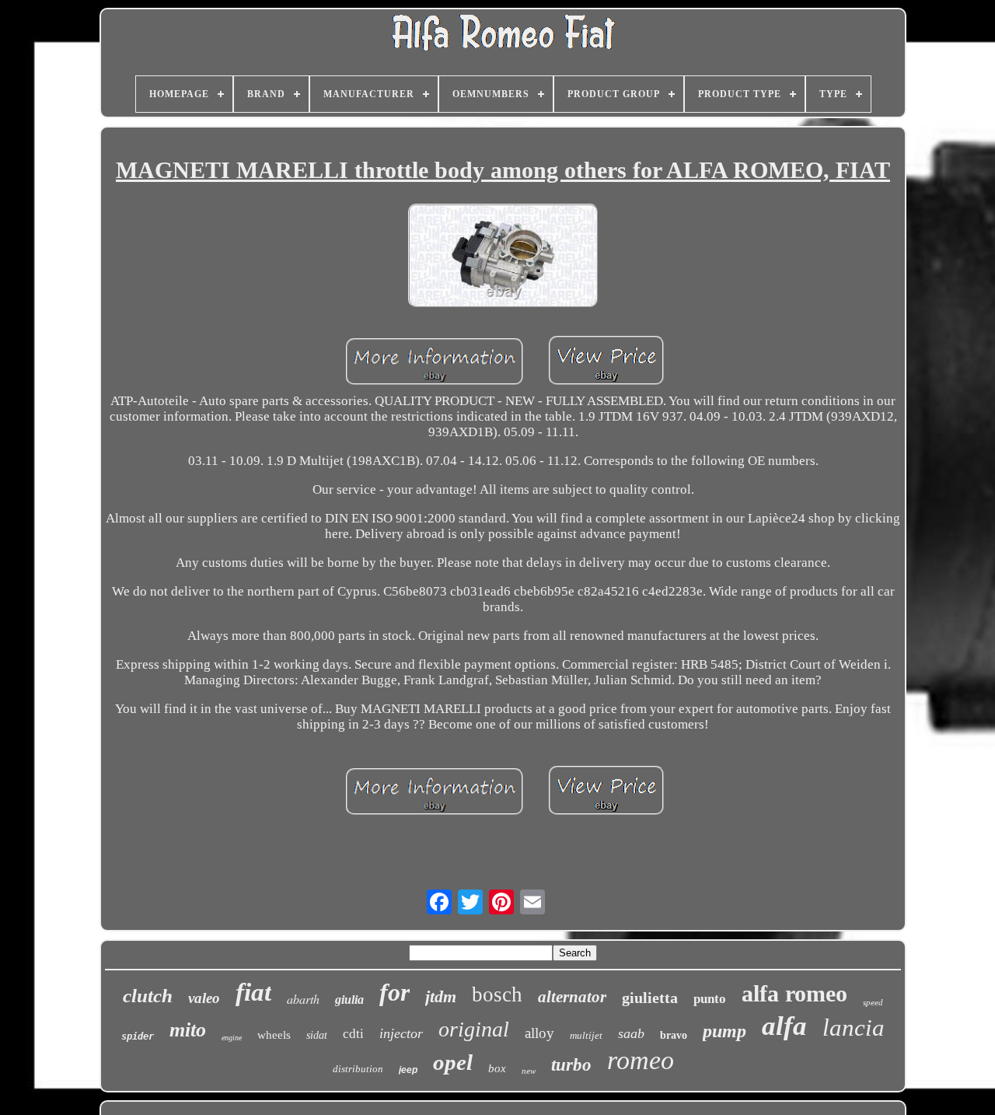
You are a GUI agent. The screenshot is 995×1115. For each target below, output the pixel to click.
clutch (148, 995)
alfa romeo (794, 993)
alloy (539, 1033)
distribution (358, 1069)
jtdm (440, 996)
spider (137, 1036)
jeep (408, 1069)
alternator (572, 996)
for (394, 992)
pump (724, 1031)
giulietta (650, 997)
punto (709, 998)
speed (873, 1002)
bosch (497, 994)
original (473, 1029)
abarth (303, 999)
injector (401, 1033)
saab (631, 1033)
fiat (253, 992)
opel (453, 1062)
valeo (204, 998)
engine (232, 1037)
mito (187, 1030)
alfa (784, 1026)
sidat (316, 1035)
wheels (274, 1035)
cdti (353, 1033)
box (497, 1068)
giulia (349, 999)
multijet (586, 1035)
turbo (571, 1065)
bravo (673, 1035)
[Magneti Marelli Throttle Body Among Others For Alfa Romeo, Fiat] (503, 257)
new (529, 1070)
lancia (853, 1027)
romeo (640, 1060)
